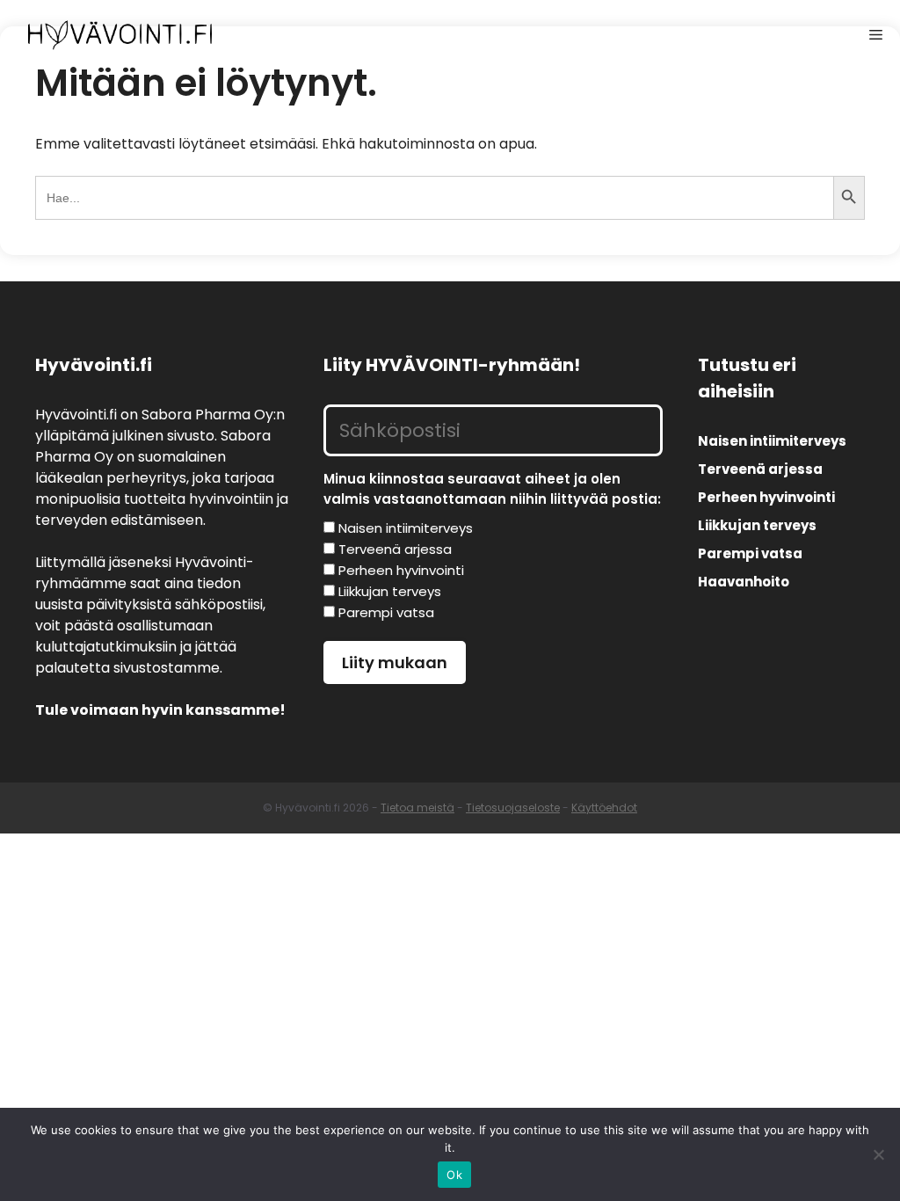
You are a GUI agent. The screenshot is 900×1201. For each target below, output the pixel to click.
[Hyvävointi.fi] (120, 35)
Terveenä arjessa (760, 469)
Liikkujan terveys (757, 525)
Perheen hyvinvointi (766, 497)
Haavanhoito (743, 581)
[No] (878, 1154)
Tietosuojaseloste (513, 807)
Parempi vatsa (750, 553)
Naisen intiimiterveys (772, 441)
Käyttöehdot (604, 807)
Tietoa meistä (417, 807)
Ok (454, 1175)
